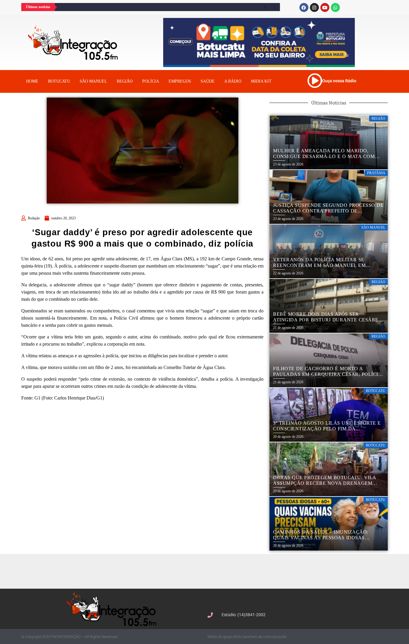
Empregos (180, 81)
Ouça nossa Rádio (339, 80)
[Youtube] (324, 7)
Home (32, 81)
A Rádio (232, 81)
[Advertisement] (207, 570)
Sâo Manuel (93, 81)
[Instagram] (314, 7)
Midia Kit (261, 81)
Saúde (208, 81)
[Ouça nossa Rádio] (314, 80)
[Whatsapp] (335, 7)
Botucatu (59, 81)
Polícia (150, 81)
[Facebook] (303, 7)
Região (125, 81)
